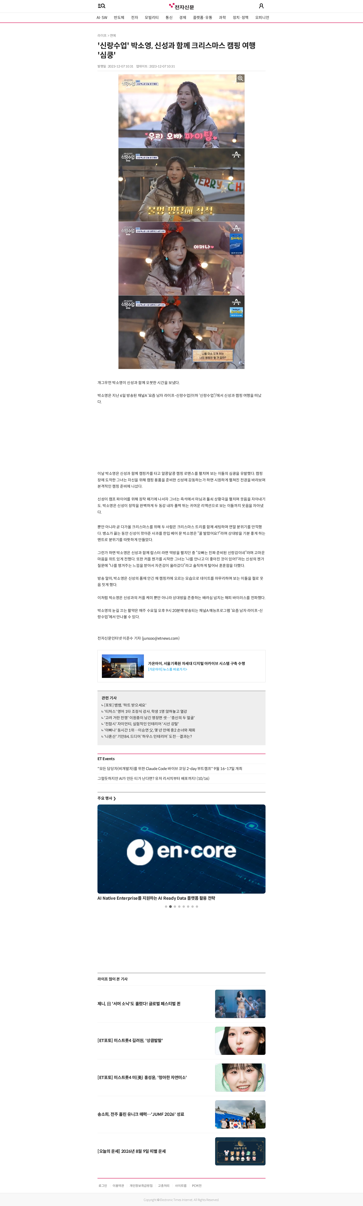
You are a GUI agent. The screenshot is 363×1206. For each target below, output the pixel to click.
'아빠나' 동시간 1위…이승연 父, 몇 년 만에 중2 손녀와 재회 (149, 730)
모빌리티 (152, 17)
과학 (222, 17)
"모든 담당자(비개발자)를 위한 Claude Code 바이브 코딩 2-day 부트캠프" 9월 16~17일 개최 (169, 768)
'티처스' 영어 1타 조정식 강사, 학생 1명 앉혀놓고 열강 (145, 711)
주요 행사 (106, 798)
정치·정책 (241, 17)
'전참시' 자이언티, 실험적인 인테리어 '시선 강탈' (141, 724)
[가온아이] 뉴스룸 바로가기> (167, 669)
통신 (169, 17)
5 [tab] (184, 906)
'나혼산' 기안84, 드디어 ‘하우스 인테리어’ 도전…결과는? (148, 736)
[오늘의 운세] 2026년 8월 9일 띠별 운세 (131, 1151)
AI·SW (102, 17)
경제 (182, 17)
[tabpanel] (181, 853)
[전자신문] (181, 6)
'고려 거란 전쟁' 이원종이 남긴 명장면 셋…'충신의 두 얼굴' (149, 718)
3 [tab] (175, 906)
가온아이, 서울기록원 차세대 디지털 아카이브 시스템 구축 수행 (196, 663)
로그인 (103, 1186)
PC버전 (197, 1186)
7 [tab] (192, 906)
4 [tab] (179, 906)
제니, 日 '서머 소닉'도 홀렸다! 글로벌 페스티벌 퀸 (138, 1004)
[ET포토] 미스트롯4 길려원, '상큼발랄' (130, 1040)
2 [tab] (170, 906)
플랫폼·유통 (202, 17)
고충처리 (164, 1186)
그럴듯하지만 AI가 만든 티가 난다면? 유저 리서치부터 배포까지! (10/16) (153, 778)
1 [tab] (166, 906)
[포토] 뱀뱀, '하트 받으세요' (125, 705)
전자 (134, 17)
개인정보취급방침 (141, 1186)
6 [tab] (188, 906)
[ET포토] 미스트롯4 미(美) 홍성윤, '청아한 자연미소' (142, 1077)
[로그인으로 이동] (261, 6)
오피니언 (262, 17)
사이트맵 (181, 1186)
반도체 (119, 17)
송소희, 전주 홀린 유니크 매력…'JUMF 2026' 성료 (140, 1114)
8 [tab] (197, 906)
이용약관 (118, 1186)
